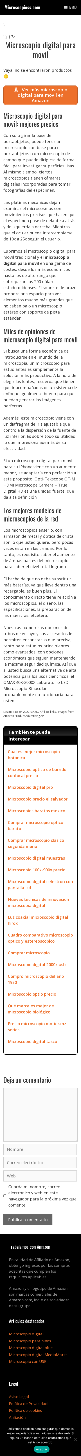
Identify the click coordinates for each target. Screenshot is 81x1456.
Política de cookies (25, 1410)
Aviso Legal (19, 1396)
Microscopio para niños (30, 1340)
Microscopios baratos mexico (36, 810)
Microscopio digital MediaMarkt (38, 1354)
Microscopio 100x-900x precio (36, 869)
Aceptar (41, 1449)
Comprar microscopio (29, 952)
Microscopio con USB (28, 1361)
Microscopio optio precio (32, 994)
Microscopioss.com (22, 7)
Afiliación (17, 1417)
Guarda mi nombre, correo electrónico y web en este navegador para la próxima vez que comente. (42, 1196)
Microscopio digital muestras (36, 858)
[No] (75, 1439)
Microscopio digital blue (31, 1347)
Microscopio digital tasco (32, 1041)
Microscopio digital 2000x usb (37, 964)
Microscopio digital (26, 1333)
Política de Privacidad (28, 1403)
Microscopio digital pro (30, 787)
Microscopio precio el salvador (38, 799)
